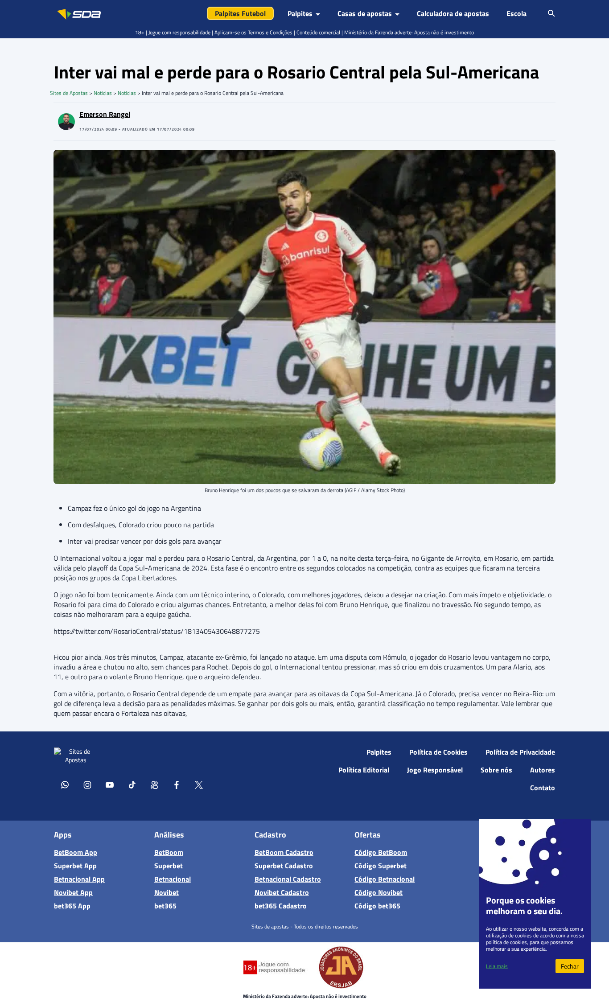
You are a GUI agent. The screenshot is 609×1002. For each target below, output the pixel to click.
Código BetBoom (380, 852)
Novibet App (73, 892)
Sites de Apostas (69, 93)
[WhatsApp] (65, 784)
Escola (516, 13)
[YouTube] (110, 784)
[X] (199, 784)
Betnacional (172, 879)
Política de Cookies (438, 751)
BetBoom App (75, 852)
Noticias (103, 93)
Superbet (168, 865)
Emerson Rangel (104, 114)
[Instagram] (87, 784)
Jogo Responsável (435, 769)
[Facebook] (176, 784)
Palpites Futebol (240, 13)
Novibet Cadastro (282, 892)
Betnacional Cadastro (288, 879)
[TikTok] (132, 784)
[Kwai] (154, 784)
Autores (542, 769)
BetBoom (168, 852)
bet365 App (72, 905)
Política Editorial (363, 769)
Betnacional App (79, 879)
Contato (542, 787)
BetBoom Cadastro (284, 852)
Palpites (378, 751)
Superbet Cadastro (284, 865)
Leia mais (497, 966)
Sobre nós (496, 769)
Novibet (166, 892)
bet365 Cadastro (281, 905)
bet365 (165, 905)
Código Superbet (380, 865)
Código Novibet (378, 892)
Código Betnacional (384, 879)
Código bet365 (377, 905)
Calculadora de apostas (453, 13)
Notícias (127, 93)
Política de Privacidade (520, 751)
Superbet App (75, 865)
